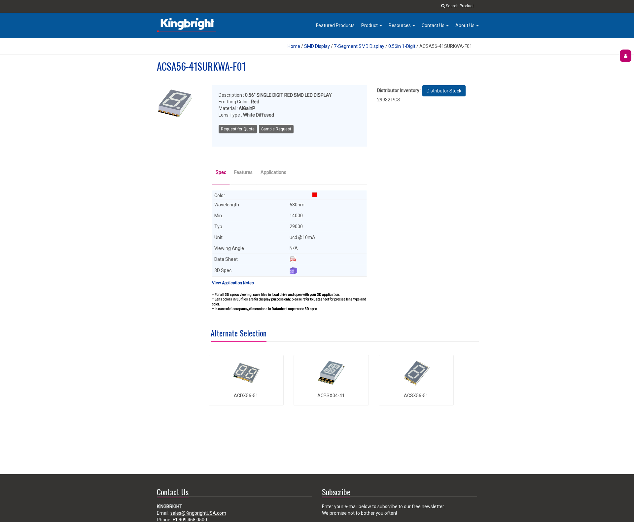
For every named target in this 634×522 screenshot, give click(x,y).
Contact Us (433, 25)
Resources (400, 25)
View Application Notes (233, 283)
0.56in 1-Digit (401, 46)
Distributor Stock (444, 90)
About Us (465, 25)
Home (294, 46)
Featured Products (335, 25)
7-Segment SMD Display (359, 46)
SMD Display (317, 46)
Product (370, 25)
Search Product (459, 6)
